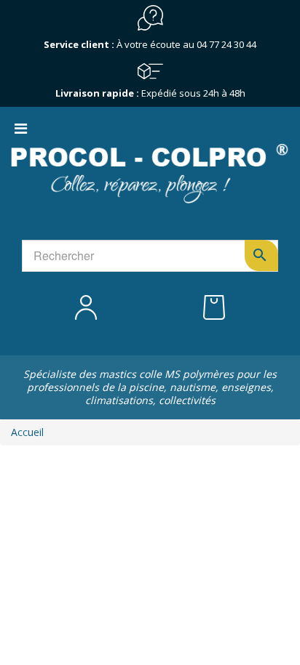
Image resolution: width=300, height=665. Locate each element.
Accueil (27, 432)
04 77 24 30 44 (226, 44)
